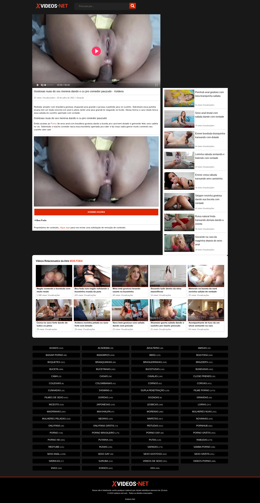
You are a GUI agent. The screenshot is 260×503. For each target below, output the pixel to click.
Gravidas (204, 397)
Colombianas (105, 383)
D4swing (105, 390)
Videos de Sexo (155, 461)
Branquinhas (105, 362)
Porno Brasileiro (105, 432)
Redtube (56, 447)
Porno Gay (155, 432)
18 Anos (56, 348)
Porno (54, 123)
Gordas (105, 397)
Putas (155, 440)
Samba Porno (204, 447)
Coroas (204, 383)
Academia (105, 348)
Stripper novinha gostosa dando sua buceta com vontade (208, 199)
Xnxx (56, 468)
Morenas (155, 411)
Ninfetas (155, 418)
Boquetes (56, 362)
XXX (155, 468)
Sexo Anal (56, 454)
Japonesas (105, 404)
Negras (105, 418)
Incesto (56, 404)
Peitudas (155, 425)
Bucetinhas (105, 369)
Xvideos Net (130, 499)
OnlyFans (56, 425)
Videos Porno (204, 461)
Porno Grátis (204, 432)
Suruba (106, 461)
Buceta (56, 369)
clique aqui (65, 227)
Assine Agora (96, 212)
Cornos (155, 383)
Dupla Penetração (155, 390)
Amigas (204, 348)
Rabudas (204, 440)
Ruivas (105, 447)
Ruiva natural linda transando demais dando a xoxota (209, 220)
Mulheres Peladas (56, 418)
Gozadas (155, 397)
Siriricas (56, 461)
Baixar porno (56, 355)
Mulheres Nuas (204, 411)
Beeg (155, 355)
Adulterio (155, 348)
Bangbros (106, 355)
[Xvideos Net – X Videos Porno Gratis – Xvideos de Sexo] (51, 6)
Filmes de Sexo (56, 397)
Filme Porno (204, 390)
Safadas (155, 447)
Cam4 (56, 376)
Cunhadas (56, 390)
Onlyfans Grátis (105, 425)
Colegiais (56, 383)
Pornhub (204, 425)
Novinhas (204, 418)
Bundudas (204, 369)
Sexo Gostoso (155, 454)
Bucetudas (155, 369)
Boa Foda (41, 220)
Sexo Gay (105, 454)
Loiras (204, 404)
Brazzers (204, 362)
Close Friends (204, 376)
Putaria (105, 440)
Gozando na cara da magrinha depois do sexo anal (208, 241)
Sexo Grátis (204, 454)
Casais (106, 376)
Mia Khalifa (105, 411)
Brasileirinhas (155, 362)
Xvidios (106, 468)
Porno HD (56, 440)
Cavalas (155, 376)
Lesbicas (155, 404)
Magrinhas (56, 411)
